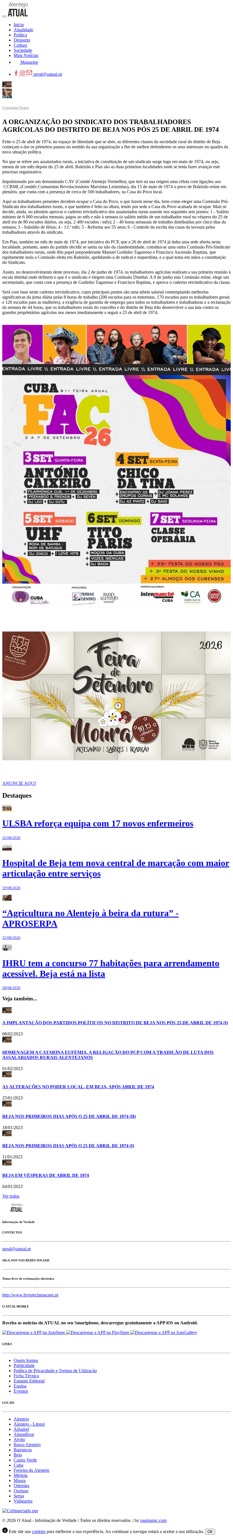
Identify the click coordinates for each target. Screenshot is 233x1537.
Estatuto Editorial (29, 1380)
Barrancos (23, 1449)
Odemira (21, 1485)
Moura (20, 1480)
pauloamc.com (153, 1520)
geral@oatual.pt (48, 74)
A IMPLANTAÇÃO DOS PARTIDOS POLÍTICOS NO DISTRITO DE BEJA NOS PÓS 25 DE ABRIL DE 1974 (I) (115, 1022)
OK (210, 1532)
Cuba (18, 1465)
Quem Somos (26, 1360)
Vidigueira (23, 1501)
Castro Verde (25, 1460)
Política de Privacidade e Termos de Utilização (55, 1370)
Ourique (21, 1490)
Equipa (20, 1386)
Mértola (21, 1475)
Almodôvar (24, 1434)
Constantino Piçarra (15, 108)
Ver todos (10, 1196)
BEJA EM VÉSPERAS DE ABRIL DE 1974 (45, 1175)
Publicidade (24, 1365)
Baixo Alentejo (27, 1444)
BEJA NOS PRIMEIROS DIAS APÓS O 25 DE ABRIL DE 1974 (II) (69, 1116)
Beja (18, 1454)
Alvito (19, 1439)
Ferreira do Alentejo (31, 1470)
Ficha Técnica (26, 1375)
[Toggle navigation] (4, 16)
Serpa (19, 1495)
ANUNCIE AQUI (19, 783)
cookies (38, 1531)
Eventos (21, 1391)
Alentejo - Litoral (29, 1424)
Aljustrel (21, 1429)
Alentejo (21, 1419)
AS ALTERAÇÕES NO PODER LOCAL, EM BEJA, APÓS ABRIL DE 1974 (78, 1086)
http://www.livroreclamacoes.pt (30, 1294)
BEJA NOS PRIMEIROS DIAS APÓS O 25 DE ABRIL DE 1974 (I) (68, 1145)
